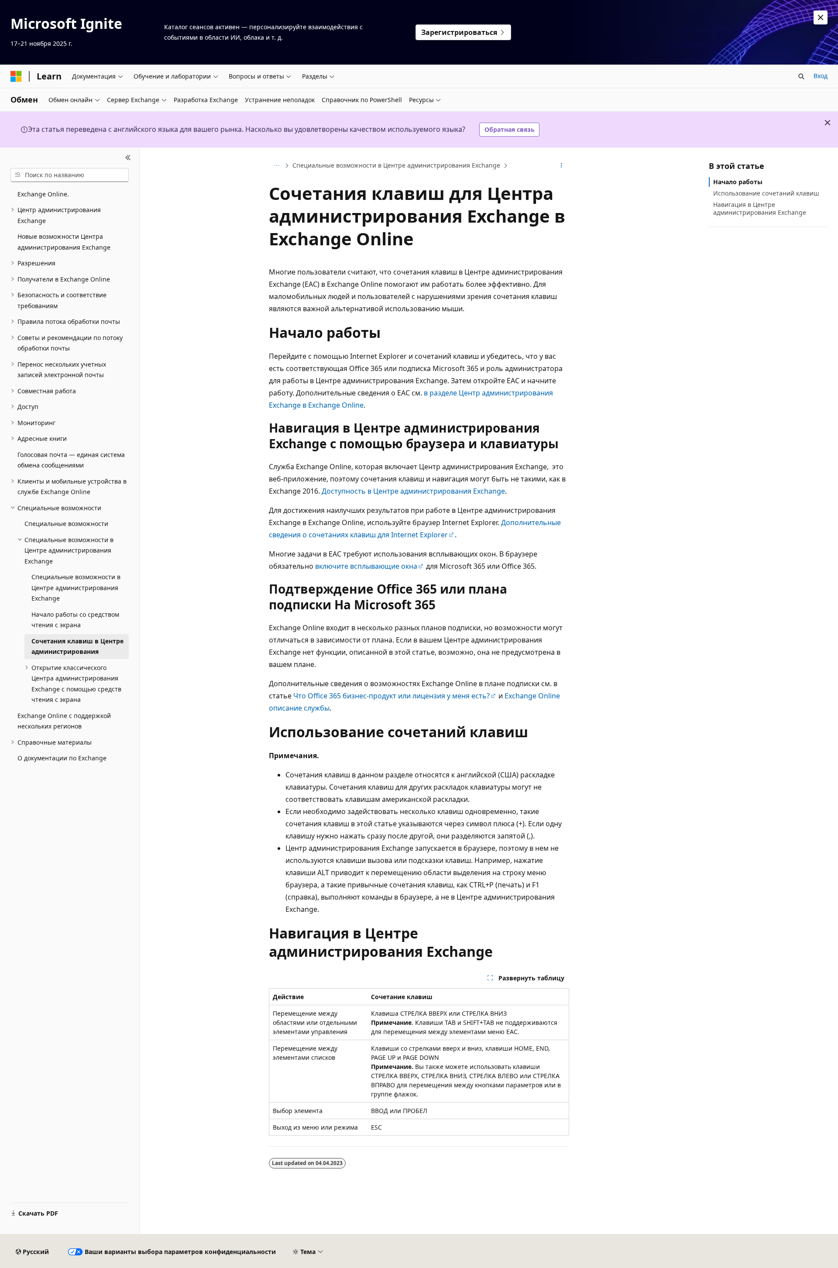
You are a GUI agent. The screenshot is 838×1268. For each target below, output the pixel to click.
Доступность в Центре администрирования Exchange (413, 491)
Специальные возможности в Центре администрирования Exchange (396, 165)
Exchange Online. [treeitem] (43, 194)
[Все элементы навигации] (276, 165)
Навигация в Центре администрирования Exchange (759, 208)
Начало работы (737, 182)
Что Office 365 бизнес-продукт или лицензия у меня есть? (391, 696)
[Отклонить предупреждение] (821, 17)
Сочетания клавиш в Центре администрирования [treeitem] (77, 646)
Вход (821, 76)
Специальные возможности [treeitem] (66, 523)
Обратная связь (509, 129)
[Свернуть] (128, 158)
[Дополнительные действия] (561, 165)
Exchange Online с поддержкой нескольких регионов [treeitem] (64, 721)
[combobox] (69, 175)
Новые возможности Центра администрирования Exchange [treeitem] (63, 241)
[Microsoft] (16, 76)
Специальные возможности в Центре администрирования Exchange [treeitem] (75, 587)
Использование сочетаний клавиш (766, 193)
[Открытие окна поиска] (801, 76)
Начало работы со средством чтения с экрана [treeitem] (75, 619)
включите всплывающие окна (366, 566)
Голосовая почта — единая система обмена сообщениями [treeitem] (71, 460)
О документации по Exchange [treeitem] (61, 758)
